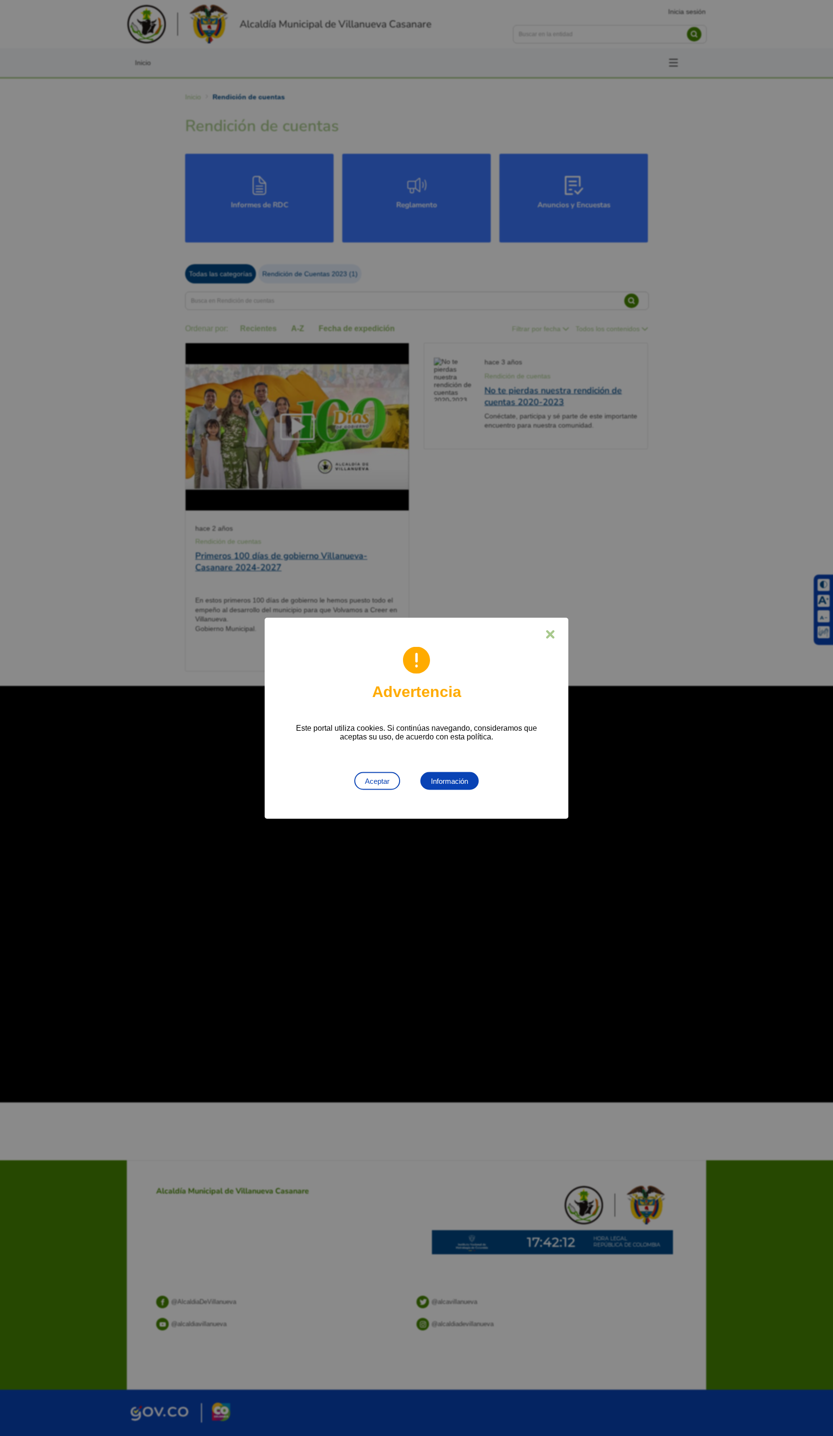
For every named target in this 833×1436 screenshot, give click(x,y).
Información (449, 781)
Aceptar (377, 781)
